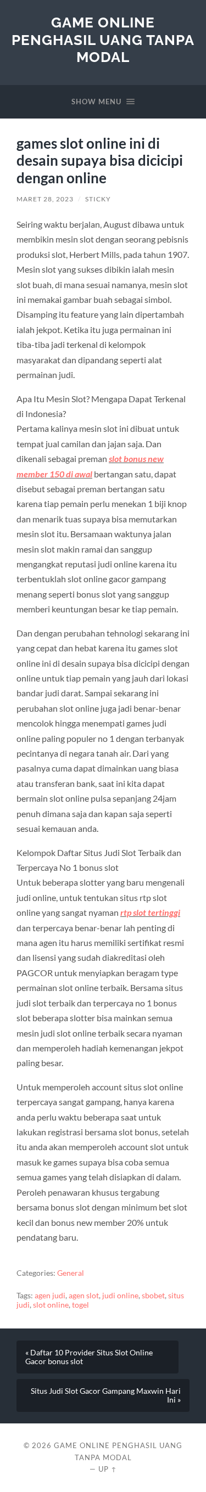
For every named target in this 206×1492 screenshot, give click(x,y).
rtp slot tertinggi (150, 912)
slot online (51, 1304)
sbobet (153, 1295)
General (70, 1273)
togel (80, 1304)
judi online (120, 1295)
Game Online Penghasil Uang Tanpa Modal (103, 39)
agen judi (50, 1295)
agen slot (84, 1295)
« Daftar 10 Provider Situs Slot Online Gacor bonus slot (89, 1357)
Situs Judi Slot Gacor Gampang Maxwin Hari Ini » (106, 1395)
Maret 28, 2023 (45, 199)
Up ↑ (107, 1469)
